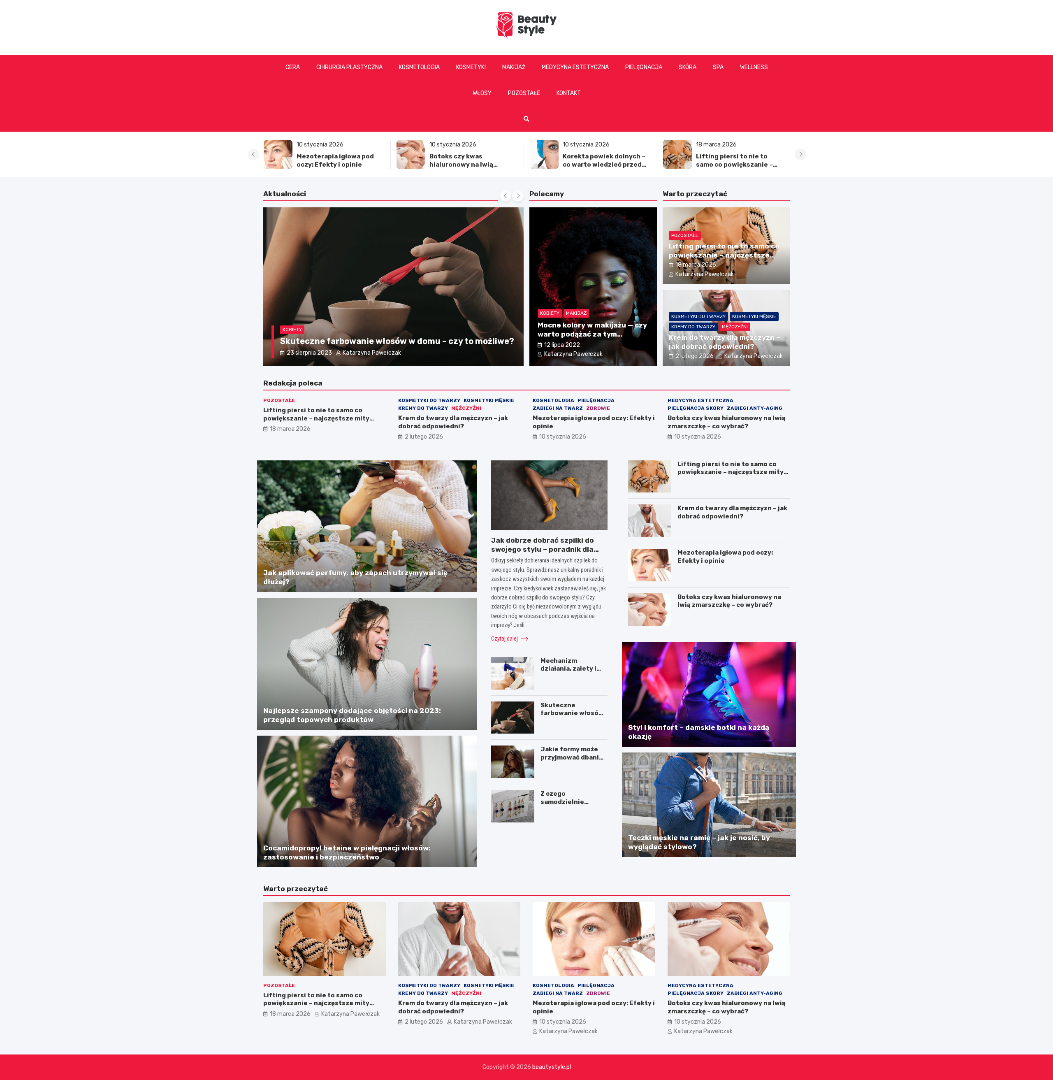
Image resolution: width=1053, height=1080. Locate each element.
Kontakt (569, 93)
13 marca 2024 (307, 352)
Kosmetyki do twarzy (698, 316)
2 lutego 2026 (694, 356)
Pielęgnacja (643, 67)
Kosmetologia (419, 67)
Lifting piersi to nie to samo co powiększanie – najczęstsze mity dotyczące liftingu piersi (603, 168)
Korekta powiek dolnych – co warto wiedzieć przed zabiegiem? (470, 164)
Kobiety (292, 319)
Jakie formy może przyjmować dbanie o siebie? (571, 757)
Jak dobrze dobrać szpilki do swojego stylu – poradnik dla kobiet (542, 549)
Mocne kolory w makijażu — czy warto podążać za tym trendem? (592, 334)
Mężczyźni (735, 327)
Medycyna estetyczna (575, 67)
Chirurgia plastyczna (349, 67)
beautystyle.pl (551, 1067)
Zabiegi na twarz (558, 408)
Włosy (482, 93)
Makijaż (513, 67)
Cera (292, 67)
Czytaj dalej (505, 638)
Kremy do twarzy (693, 327)
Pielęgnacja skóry (696, 408)
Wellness (754, 67)
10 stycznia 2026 (562, 436)
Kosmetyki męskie (754, 316)
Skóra (687, 67)
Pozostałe (524, 93)
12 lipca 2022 (562, 344)
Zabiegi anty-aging (754, 408)
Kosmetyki (471, 67)
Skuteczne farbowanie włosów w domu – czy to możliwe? (572, 717)
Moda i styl (323, 319)
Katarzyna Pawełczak (367, 352)
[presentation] (253, 154)
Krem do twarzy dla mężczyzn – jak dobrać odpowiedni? (731, 164)
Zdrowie (598, 408)
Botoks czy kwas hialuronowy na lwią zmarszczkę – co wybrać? (336, 164)
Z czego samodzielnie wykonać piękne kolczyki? (566, 806)
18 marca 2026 (695, 264)
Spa (718, 67)
